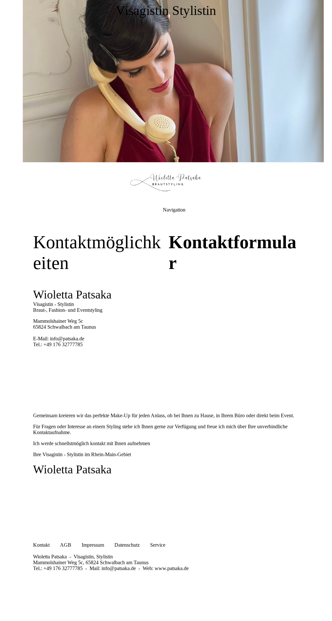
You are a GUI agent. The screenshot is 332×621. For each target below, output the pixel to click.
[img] (166, 81)
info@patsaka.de (118, 568)
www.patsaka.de (172, 568)
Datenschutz (127, 545)
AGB (65, 545)
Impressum (93, 545)
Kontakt (41, 545)
